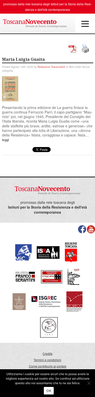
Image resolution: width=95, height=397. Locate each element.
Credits (47, 353)
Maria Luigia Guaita (23, 59)
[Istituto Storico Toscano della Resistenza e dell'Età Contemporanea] (49, 327)
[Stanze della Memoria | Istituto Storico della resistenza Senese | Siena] (51, 276)
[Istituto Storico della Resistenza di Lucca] (19, 301)
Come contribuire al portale (47, 366)
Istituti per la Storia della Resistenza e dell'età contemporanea (47, 210)
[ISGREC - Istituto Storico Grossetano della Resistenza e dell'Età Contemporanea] (46, 301)
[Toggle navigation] (85, 23)
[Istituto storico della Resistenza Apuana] (48, 252)
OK (48, 391)
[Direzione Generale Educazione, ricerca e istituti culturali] (23, 252)
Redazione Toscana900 (51, 67)
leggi (5, 139)
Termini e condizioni (47, 360)
